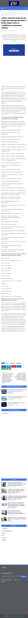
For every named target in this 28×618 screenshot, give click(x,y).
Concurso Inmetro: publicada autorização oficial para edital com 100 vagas (17, 397)
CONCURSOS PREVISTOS (7, 531)
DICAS (3, 535)
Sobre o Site (17, 579)
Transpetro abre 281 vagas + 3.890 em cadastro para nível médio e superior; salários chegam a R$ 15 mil (16, 491)
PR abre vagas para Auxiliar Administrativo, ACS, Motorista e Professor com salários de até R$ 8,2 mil (17, 512)
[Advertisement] (14, 70)
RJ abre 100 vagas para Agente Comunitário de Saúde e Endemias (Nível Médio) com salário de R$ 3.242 (17, 484)
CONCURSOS (4, 528)
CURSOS (3, 533)
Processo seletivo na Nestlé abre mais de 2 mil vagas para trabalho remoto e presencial (17, 391)
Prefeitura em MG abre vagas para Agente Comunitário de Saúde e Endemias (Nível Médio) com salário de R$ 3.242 (17, 497)
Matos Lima (4, 30)
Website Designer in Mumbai (18, 616)
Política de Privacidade (6, 579)
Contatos (3, 581)
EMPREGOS (12, 363)
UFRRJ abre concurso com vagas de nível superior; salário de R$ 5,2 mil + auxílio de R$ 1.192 (17, 519)
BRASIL (7, 363)
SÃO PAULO (10, 12)
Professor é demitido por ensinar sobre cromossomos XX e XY (16, 403)
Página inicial (4, 12)
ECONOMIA (4, 537)
